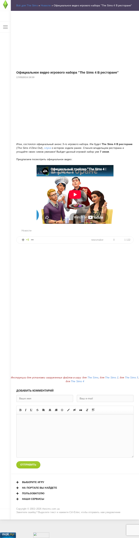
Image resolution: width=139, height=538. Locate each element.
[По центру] (50, 410)
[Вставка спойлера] (93, 410)
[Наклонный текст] (25, 410)
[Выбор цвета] (68, 410)
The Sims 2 (111, 377)
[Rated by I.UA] (41, 536)
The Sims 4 (77, 381)
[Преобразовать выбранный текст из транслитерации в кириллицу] (87, 410)
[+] (23, 240)
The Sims (92, 377)
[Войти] (5, 16)
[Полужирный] (20, 410)
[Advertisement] (75, 40)
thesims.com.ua (51, 509)
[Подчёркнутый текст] (31, 410)
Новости (46, 5)
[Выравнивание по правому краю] (56, 410)
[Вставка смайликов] (62, 410)
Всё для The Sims (27, 5)
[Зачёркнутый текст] (37, 410)
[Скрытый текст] (74, 410)
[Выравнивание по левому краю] (44, 410)
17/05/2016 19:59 (25, 77)
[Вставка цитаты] (81, 410)
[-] (32, 240)
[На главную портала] (5, 5)
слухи (47, 147)
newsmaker (97, 240)
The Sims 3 (131, 377)
